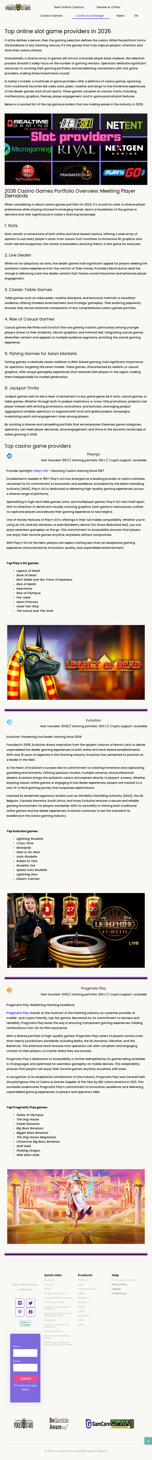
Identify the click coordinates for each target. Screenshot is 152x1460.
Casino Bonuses (53, 1331)
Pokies (81, 1293)
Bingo (81, 1306)
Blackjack (83, 1297)
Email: (17, 1360)
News (81, 1284)
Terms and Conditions (124, 1280)
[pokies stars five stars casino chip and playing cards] (18, 7)
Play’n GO (41, 471)
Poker (81, 1324)
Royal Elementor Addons (90, 1451)
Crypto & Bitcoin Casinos (58, 1297)
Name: (17, 1346)
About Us (49, 1280)
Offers (47, 1288)
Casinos (49, 1284)
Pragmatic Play (17, 1013)
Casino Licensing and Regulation (56, 1325)
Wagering (49, 1320)
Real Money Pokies (54, 1302)
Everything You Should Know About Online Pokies (58, 1343)
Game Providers (87, 1288)
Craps (81, 1311)
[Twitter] (30, 1303)
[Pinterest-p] (19, 1312)
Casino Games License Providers (57, 1308)
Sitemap (82, 1280)
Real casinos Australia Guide (57, 1336)
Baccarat (83, 1315)
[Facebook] (30, 1312)
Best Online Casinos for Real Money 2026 (57, 1314)
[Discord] (19, 1303)
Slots (80, 1320)
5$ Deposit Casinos (55, 1293)
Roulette (82, 1302)
